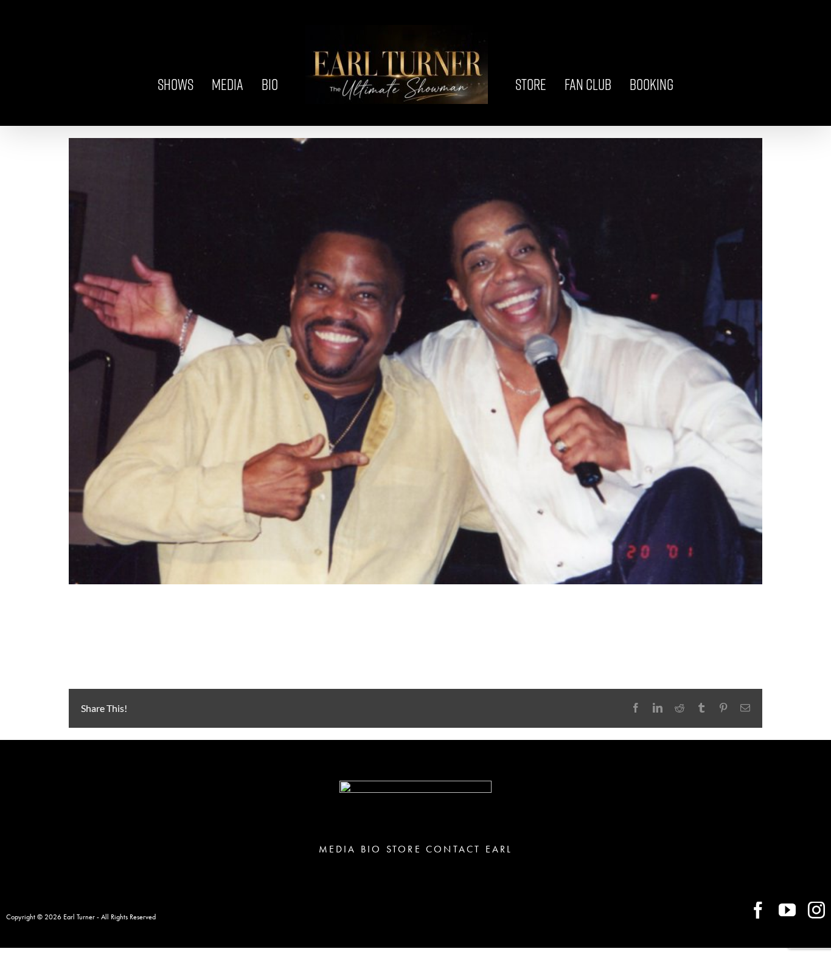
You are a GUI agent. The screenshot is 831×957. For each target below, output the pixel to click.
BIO (371, 849)
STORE (404, 849)
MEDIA (337, 849)
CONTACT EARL (469, 849)
